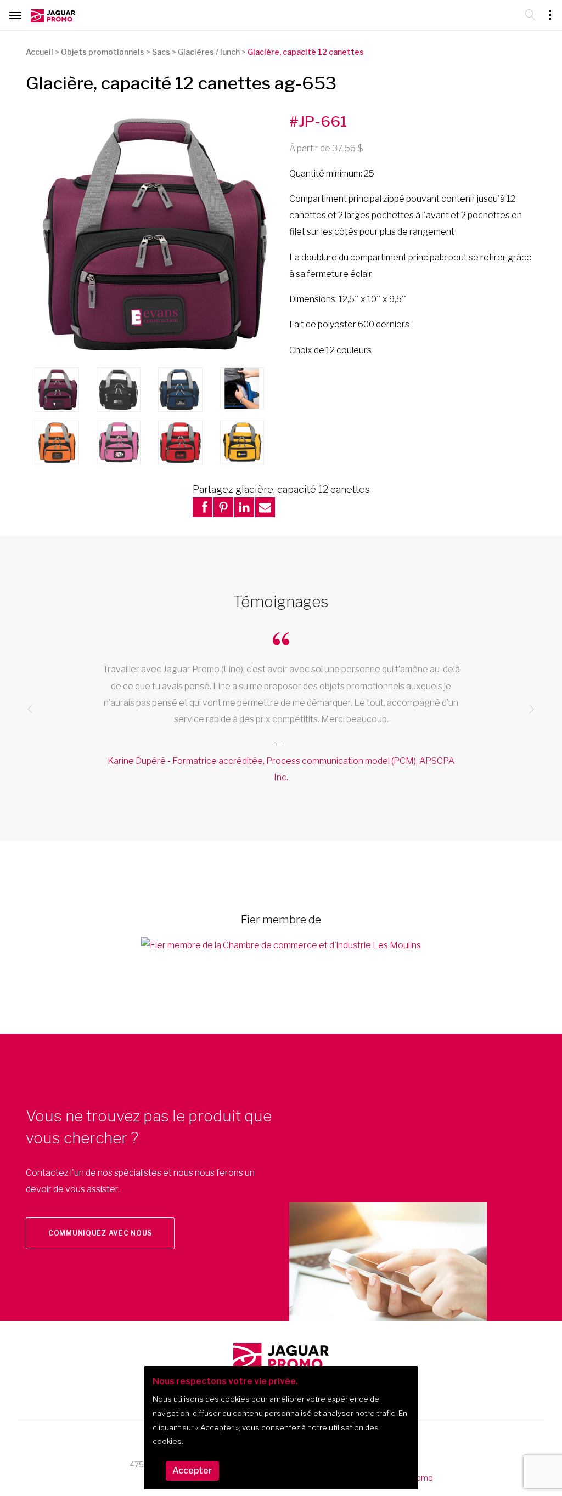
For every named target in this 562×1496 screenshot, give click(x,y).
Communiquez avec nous (100, 1233)
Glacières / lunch (209, 51)
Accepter (192, 1470)
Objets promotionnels (102, 51)
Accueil (39, 51)
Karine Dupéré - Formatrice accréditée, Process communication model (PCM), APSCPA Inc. (281, 769)
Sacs (161, 51)
